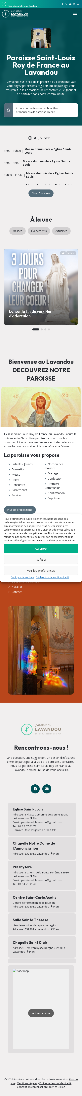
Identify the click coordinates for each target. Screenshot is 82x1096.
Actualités (61, 231)
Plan (35, 818)
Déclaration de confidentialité (52, 577)
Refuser (41, 559)
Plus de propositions (19, 510)
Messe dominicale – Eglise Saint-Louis (47, 151)
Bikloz (61, 1087)
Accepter (41, 548)
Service (16, 495)
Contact (17, 592)
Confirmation (56, 493)
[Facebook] (35, 788)
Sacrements (19, 490)
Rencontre (18, 485)
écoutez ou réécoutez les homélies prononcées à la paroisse (37, 110)
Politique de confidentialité (55, 1083)
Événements (39, 231)
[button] (72, 108)
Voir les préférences (41, 570)
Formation (18, 469)
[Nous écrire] (46, 788)
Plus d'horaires (41, 193)
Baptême (54, 498)
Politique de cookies (22, 577)
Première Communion (53, 486)
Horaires (17, 587)
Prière (15, 480)
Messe (16, 474)
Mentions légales (27, 1083)
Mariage (53, 473)
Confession (55, 478)
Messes (17, 231)
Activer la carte (41, 1013)
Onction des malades (54, 466)
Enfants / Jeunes (22, 464)
